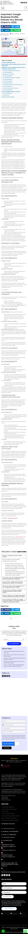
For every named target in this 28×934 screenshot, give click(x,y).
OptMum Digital (19, 536)
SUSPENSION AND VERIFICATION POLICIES (13, 84)
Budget (3, 894)
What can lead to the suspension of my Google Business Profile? (13, 586)
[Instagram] (23, 2)
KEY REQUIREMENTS (8, 72)
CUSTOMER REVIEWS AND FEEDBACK (11, 77)
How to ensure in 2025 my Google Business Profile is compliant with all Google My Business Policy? (13, 601)
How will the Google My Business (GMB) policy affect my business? (12, 582)
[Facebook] (2, 875)
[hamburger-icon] (25, 7)
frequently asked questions (8, 96)
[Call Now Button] (3, 931)
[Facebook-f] (21, 2)
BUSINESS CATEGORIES (8, 74)
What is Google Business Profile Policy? (12, 556)
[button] (6, 26)
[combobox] (3, 725)
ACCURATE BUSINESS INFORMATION (11, 70)
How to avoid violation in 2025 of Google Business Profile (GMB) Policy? (12, 591)
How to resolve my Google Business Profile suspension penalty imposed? (13, 596)
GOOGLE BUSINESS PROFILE (8, 62)
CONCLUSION (6, 95)
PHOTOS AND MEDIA (7, 81)
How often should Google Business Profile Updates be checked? (13, 578)
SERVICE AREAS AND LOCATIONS (10, 88)
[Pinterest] (24, 2)
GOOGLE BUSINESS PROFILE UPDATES (11, 91)
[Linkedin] (26, 2)
